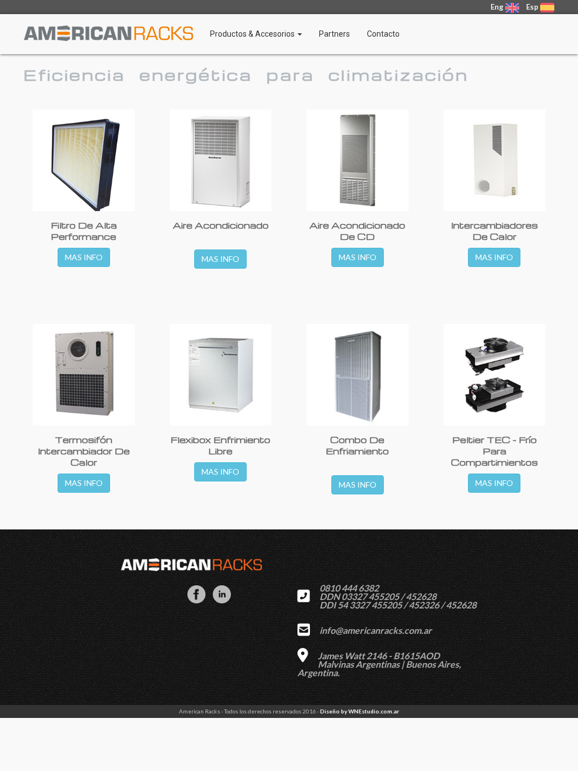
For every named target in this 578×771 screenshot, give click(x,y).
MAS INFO (84, 257)
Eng (498, 6)
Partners (334, 33)
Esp (532, 6)
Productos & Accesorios (253, 33)
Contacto (383, 33)
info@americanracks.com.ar (375, 630)
